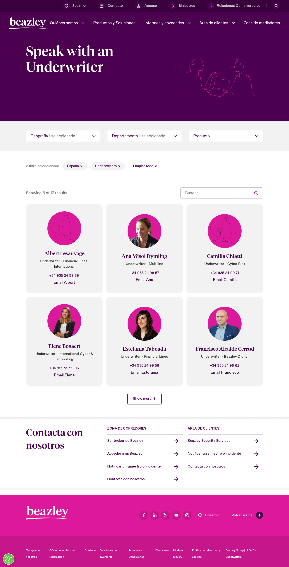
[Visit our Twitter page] (165, 515)
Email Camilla (225, 279)
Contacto (90, 550)
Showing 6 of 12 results (46, 193)
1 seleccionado (62, 136)
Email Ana (144, 279)
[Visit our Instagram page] (187, 515)
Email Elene (64, 375)
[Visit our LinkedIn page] (154, 515)
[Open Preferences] (8, 559)
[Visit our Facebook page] (143, 515)
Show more (142, 398)
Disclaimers (162, 550)
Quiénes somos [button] (64, 23)
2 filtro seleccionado (42, 166)
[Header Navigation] (28, 23)
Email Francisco (224, 372)
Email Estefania (144, 372)
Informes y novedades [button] (164, 23)
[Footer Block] (47, 513)
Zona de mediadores (262, 23)
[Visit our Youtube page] (176, 515)
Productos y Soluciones (114, 23)
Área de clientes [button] (214, 23)
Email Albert (64, 282)
